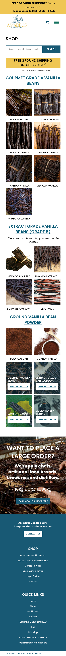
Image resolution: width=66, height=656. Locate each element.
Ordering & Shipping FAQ (33, 621)
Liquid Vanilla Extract (33, 571)
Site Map (33, 632)
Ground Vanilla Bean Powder (33, 319)
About (33, 606)
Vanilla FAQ (33, 611)
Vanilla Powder (33, 565)
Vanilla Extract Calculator (33, 637)
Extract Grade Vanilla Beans (33, 560)
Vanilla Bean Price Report (33, 642)
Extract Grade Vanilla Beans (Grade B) (33, 229)
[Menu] (56, 22)
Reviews (33, 616)
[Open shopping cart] (47, 22)
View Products (19, 386)
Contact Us (33, 533)
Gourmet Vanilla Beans (33, 555)
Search (51, 49)
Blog (33, 627)
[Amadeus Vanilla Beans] (17, 22)
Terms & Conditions (15, 653)
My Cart (33, 581)
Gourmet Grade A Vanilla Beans (33, 80)
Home (33, 601)
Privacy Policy (34, 653)
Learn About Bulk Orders (33, 501)
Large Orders (33, 576)
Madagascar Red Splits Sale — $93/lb (34, 11)
